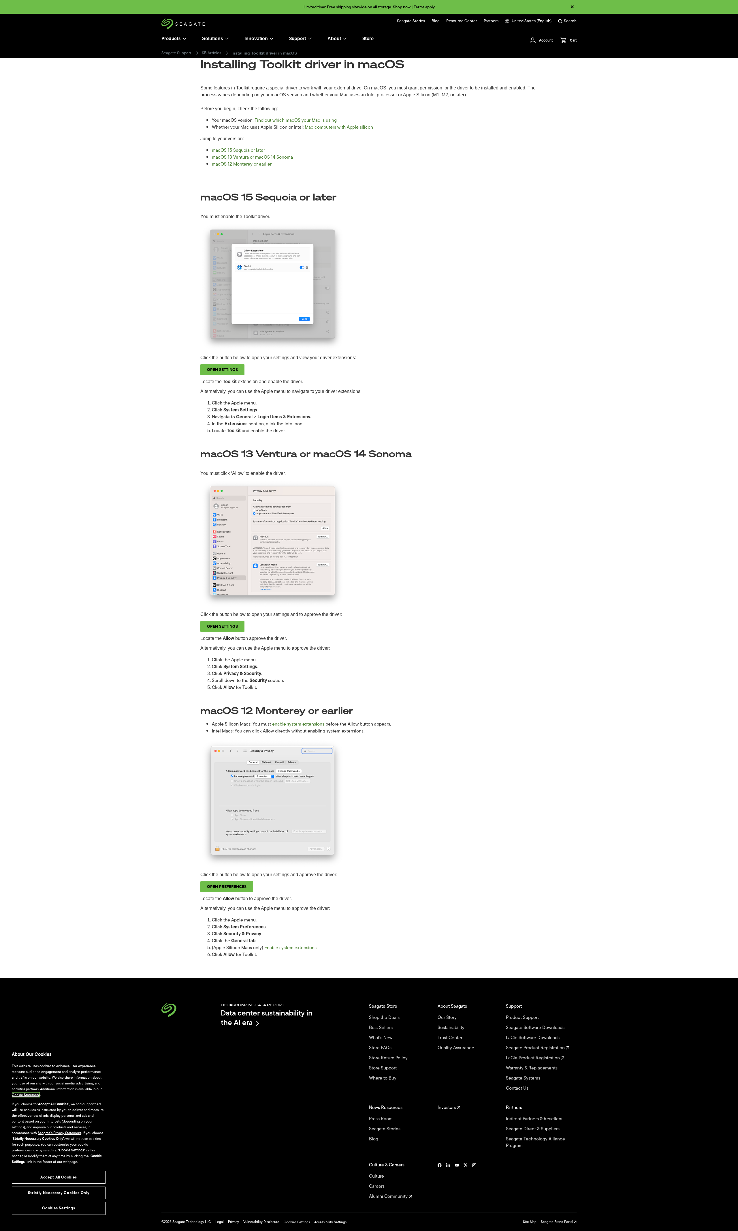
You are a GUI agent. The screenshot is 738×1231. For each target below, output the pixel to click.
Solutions (212, 38)
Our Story (448, 1017)
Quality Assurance (456, 1048)
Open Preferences (226, 886)
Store (368, 38)
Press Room (381, 1119)
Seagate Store (383, 1006)
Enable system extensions (290, 947)
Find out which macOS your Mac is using (296, 120)
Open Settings (222, 369)
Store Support (383, 1068)
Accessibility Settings (330, 1222)
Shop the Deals (385, 1017)
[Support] (310, 39)
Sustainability (452, 1027)
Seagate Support (176, 53)
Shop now (402, 7)
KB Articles (211, 53)
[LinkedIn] (448, 1181)
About (334, 38)
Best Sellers (381, 1027)
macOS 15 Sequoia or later (238, 150)
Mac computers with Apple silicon (339, 127)
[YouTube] (457, 1181)
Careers (377, 1186)
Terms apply (424, 7)
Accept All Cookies (58, 1177)
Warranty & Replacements (532, 1068)
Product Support (523, 1017)
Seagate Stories (411, 21)
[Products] (184, 39)
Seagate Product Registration (536, 1048)
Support (297, 38)
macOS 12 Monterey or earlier (242, 164)
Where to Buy (383, 1078)
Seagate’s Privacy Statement (59, 1133)
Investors (447, 1107)
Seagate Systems (523, 1078)
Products (171, 38)
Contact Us (518, 1088)
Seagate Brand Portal (557, 1222)
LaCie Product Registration (533, 1058)
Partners (491, 21)
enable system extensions (298, 724)
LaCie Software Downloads (533, 1038)
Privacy (233, 1222)
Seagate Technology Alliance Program (535, 1142)
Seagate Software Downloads (536, 1027)
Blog (436, 21)
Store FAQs (381, 1048)
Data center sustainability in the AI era (266, 1017)
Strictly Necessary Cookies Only (58, 1193)
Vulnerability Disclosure (261, 1222)
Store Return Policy (389, 1058)
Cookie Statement (26, 1095)
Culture (377, 1176)
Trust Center (451, 1038)
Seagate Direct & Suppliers (533, 1129)
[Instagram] (474, 1181)
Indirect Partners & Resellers (534, 1119)
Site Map (529, 1222)
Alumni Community (389, 1196)
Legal (219, 1222)
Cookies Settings (297, 1222)
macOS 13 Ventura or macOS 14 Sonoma (252, 157)
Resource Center (461, 21)
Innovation (256, 38)
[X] (466, 1181)
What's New (381, 1038)
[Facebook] (440, 1181)
